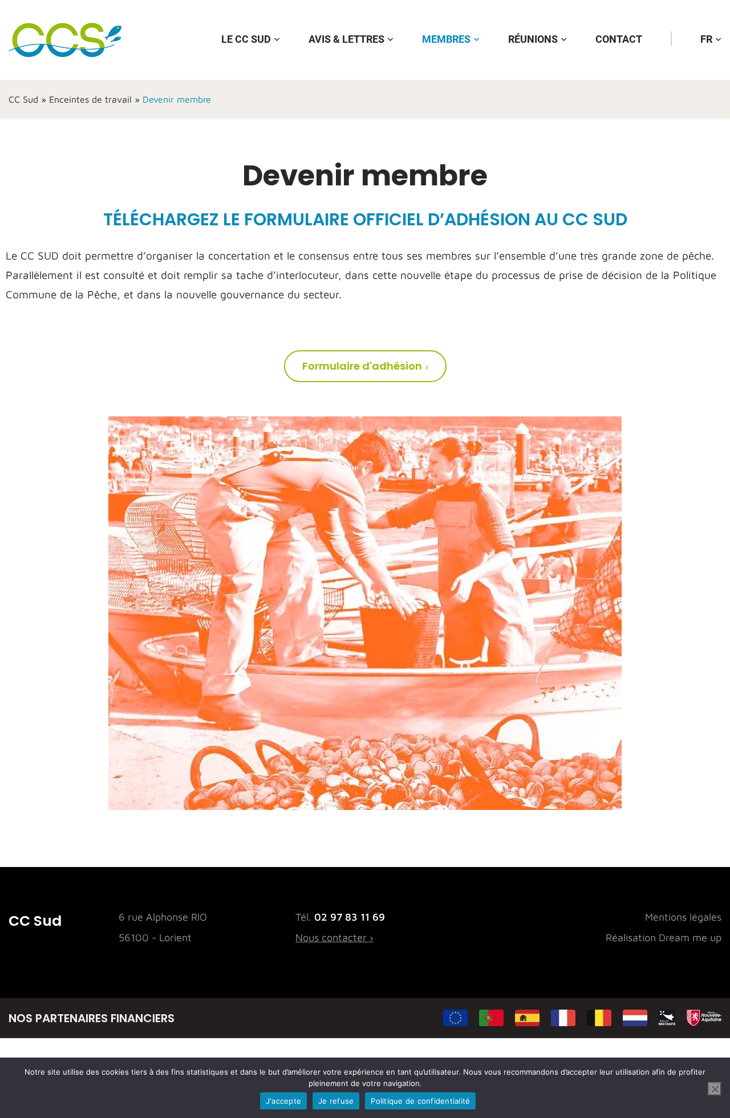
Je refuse (336, 1100)
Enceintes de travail (90, 99)
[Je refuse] (714, 1089)
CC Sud (23, 99)
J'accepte (283, 1100)
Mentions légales (683, 917)
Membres (446, 39)
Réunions (533, 39)
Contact (618, 39)
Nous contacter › (334, 937)
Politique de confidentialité (420, 1100)
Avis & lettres (346, 39)
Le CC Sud (246, 39)
